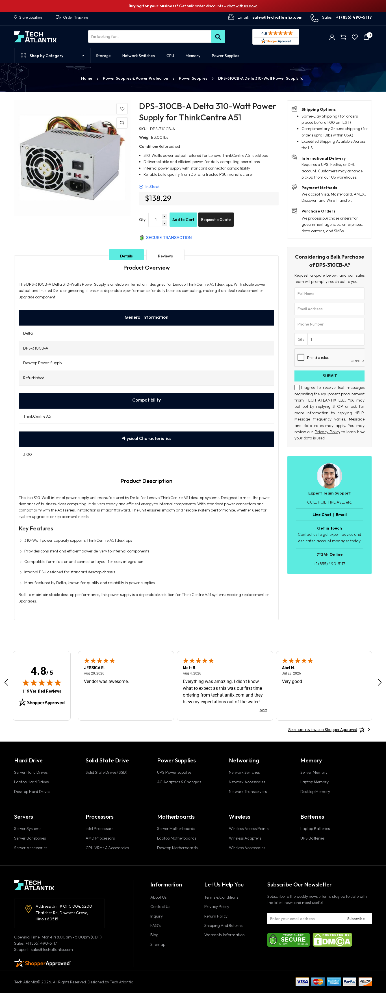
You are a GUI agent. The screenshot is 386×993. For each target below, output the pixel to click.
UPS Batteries (312, 838)
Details (126, 256)
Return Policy (215, 916)
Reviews (165, 256)
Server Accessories (30, 847)
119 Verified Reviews (41, 691)
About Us (158, 897)
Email (341, 514)
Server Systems (27, 828)
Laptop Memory (314, 781)
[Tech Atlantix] (35, 36)
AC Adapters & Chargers (179, 781)
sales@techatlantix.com (277, 17)
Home (87, 78)
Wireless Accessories (247, 847)
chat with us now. (242, 5)
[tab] (126, 256)
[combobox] (156, 36)
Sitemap (157, 944)
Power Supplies (193, 78)
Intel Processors (99, 828)
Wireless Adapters (245, 838)
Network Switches (244, 772)
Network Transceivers (248, 791)
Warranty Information (224, 934)
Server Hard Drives (30, 772)
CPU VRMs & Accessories (107, 847)
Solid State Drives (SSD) (106, 772)
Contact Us (160, 906)
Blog (154, 934)
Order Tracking (75, 17)
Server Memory (314, 772)
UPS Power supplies (174, 772)
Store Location (30, 17)
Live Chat (322, 514)
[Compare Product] (122, 123)
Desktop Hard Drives (32, 791)
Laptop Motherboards (176, 838)
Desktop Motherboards (177, 847)
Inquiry (156, 916)
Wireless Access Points (248, 828)
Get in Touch (329, 528)
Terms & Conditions (221, 897)
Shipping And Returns (223, 925)
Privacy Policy (327, 431)
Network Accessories (247, 781)
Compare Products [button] (343, 37)
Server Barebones (30, 838)
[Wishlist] (355, 37)
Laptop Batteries (315, 828)
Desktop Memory (315, 791)
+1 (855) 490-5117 (354, 17)
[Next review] (380, 682)
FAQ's (155, 925)
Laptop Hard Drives (31, 781)
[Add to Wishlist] (122, 108)
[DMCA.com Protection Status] (332, 939)
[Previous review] (6, 682)
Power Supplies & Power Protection (136, 78)
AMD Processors (100, 838)
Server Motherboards (176, 828)
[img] (42, 682)
